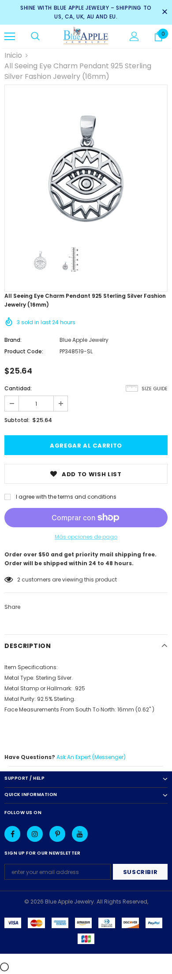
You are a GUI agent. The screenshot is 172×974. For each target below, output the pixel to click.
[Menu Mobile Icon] (9, 36)
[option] (86, 166)
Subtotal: (17, 420)
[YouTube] (80, 834)
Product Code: (23, 351)
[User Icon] (134, 36)
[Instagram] (35, 834)
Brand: (13, 340)
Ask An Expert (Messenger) (91, 757)
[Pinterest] (57, 834)
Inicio (13, 55)
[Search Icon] (35, 36)
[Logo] (86, 36)
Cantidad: (18, 388)
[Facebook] (12, 834)
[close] (164, 12)
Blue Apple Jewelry (84, 340)
